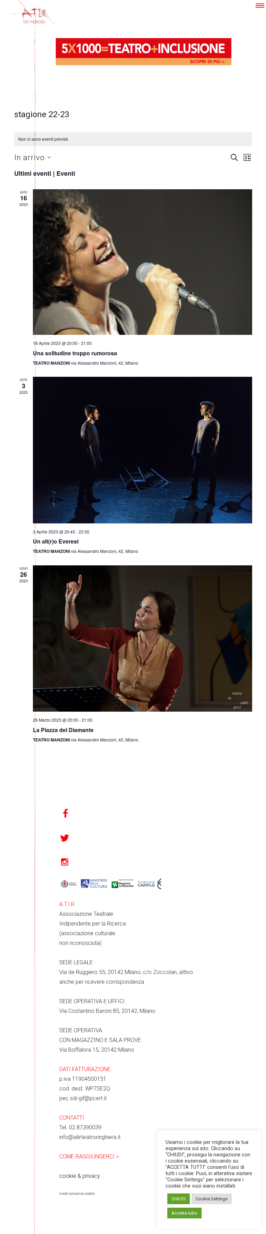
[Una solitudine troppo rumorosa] (142, 262)
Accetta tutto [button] (184, 1213)
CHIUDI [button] (178, 1198)
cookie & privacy (79, 1176)
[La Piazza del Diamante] (142, 638)
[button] (260, 5)
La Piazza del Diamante (63, 730)
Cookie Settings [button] (212, 1198)
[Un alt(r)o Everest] (142, 450)
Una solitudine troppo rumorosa (75, 353)
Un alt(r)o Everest (56, 541)
